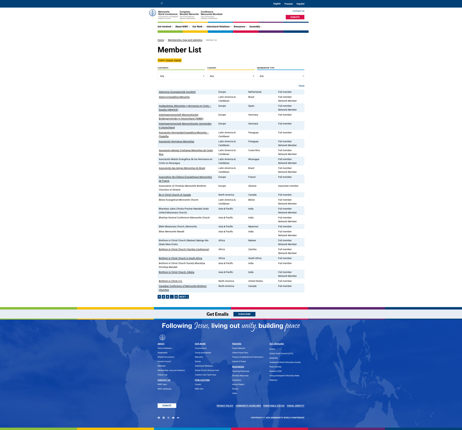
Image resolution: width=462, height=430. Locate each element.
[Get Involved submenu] (172, 26)
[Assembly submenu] (261, 26)
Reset (301, 85)
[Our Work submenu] (203, 26)
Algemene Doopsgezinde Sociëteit (177, 91)
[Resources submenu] (246, 26)
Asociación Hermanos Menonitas (176, 141)
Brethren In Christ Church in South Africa (180, 258)
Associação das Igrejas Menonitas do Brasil (182, 168)
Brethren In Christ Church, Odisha (176, 272)
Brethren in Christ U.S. (170, 281)
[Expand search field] (162, 4)
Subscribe (244, 314)
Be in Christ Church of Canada (175, 194)
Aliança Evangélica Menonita (174, 97)
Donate (295, 17)
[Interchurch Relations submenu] (230, 26)
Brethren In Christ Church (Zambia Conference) (184, 249)
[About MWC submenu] (189, 26)
